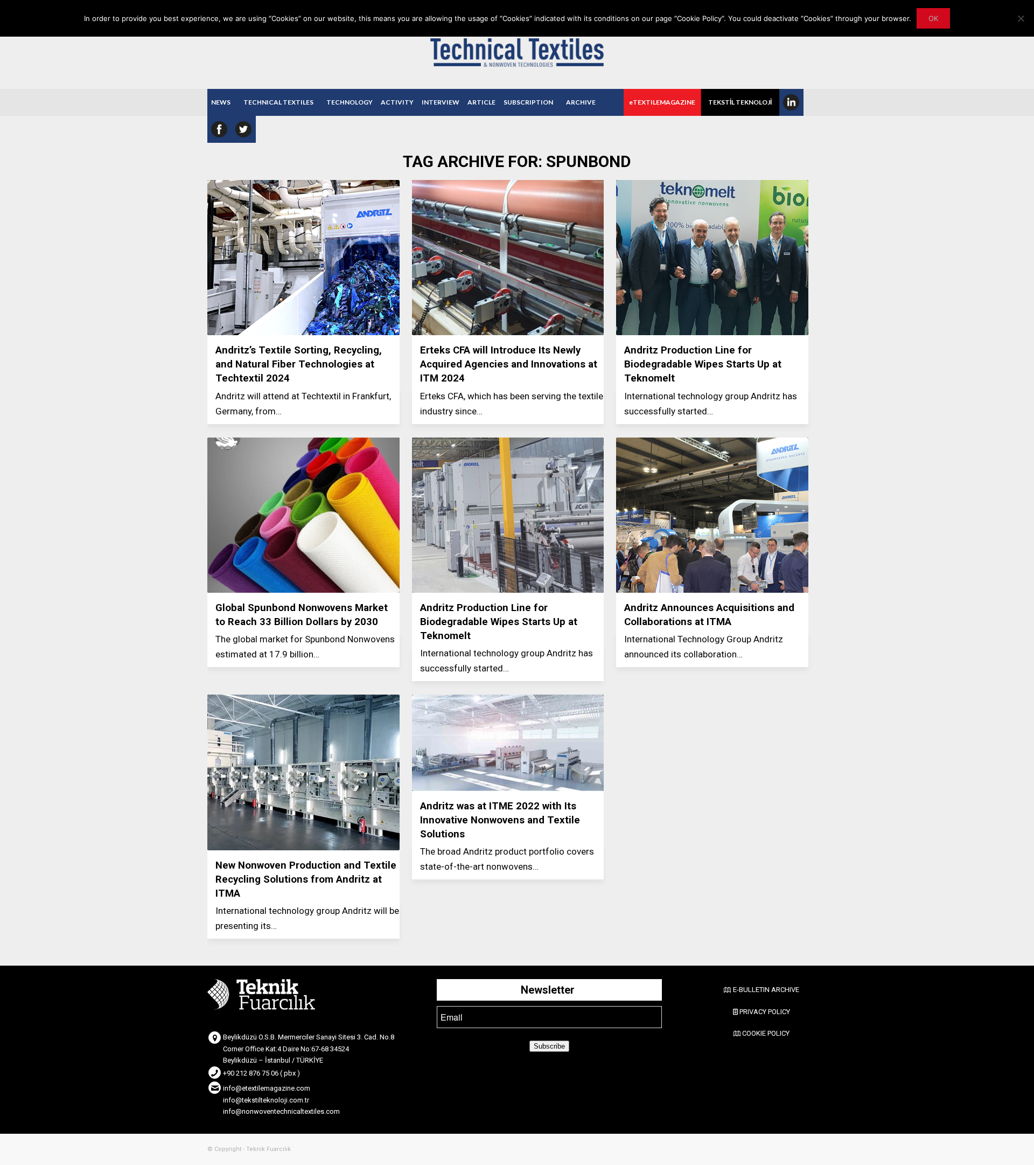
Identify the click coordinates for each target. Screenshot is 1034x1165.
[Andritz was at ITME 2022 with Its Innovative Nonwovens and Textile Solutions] (508, 742)
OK (933, 18)
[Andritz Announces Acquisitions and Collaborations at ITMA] (712, 515)
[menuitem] (221, 102)
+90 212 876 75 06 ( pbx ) (261, 1073)
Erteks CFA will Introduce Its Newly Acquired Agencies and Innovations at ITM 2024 (508, 364)
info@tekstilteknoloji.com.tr (266, 1100)
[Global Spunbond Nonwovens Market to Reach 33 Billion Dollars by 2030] (303, 515)
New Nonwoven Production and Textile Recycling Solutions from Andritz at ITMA (305, 879)
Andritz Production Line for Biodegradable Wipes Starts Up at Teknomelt (702, 364)
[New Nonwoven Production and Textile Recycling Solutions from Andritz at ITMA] (303, 772)
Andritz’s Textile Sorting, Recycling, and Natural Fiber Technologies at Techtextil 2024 (298, 364)
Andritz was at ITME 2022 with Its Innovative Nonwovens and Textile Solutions (500, 820)
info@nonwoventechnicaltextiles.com (281, 1111)
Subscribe (549, 1046)
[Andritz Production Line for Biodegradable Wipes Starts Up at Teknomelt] (712, 257)
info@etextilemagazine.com (266, 1088)
